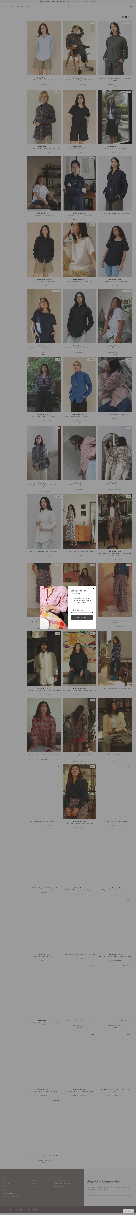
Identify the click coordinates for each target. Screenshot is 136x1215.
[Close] (93, 588)
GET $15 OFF (82, 617)
